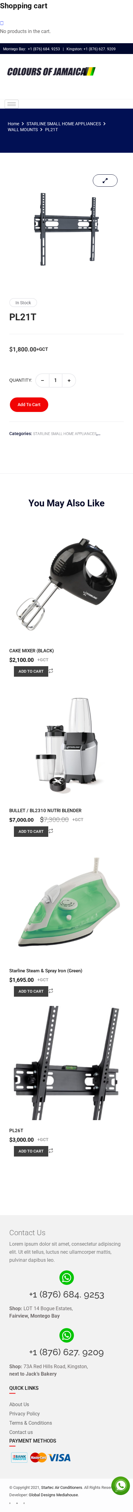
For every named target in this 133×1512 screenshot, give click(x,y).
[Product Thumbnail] (105, 180)
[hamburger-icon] (12, 104)
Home (13, 123)
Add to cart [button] (31, 671)
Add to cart (29, 404)
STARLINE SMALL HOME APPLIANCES (64, 123)
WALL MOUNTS (23, 129)
